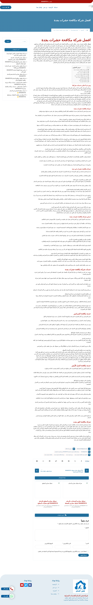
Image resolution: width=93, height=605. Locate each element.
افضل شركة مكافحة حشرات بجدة (81, 69)
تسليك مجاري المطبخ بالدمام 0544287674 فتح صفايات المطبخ (15, 62)
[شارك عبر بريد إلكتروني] (37, 461)
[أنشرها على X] (75, 461)
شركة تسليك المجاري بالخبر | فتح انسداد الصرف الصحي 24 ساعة (16, 54)
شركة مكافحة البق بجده (84, 81)
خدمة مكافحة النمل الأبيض (83, 80)
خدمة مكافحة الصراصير (84, 78)
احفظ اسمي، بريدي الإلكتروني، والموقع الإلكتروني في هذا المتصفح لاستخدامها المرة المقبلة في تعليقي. (62, 551)
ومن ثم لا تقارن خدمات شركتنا (83, 71)
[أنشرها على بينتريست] (68, 461)
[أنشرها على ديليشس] (56, 461)
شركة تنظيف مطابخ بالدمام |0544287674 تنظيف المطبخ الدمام (15, 79)
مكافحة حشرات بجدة (48, 454)
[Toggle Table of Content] (87, 67)
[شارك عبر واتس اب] (43, 461)
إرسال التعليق (83, 555)
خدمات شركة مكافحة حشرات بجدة (82, 77)
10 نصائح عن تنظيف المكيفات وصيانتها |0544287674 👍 (16, 95)
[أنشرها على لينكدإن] (49, 461)
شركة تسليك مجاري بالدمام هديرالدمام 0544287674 (16, 75)
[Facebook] (30, 585)
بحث (8, 41)
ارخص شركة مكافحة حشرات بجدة (81, 75)
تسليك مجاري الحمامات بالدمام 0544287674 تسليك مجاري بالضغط (17, 58)
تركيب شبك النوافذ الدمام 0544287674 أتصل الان (16, 71)
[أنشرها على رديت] (62, 461)
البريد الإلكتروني (66, 543)
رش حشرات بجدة (69, 454)
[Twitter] (26, 585)
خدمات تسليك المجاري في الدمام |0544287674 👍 (18, 91)
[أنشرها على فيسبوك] (81, 461)
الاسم (87, 543)
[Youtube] (22, 585)
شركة (89, 44)
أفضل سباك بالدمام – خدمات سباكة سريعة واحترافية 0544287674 (15, 83)
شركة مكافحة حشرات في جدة (82, 74)
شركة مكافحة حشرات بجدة (82, 72)
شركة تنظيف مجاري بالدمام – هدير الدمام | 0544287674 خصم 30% (15, 66)
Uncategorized (84, 451)
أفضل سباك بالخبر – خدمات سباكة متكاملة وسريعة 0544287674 (15, 87)
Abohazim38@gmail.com (82, 448)
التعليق (87, 527)
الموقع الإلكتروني (49, 543)
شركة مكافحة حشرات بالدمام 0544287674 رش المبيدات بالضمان (67, 451)
